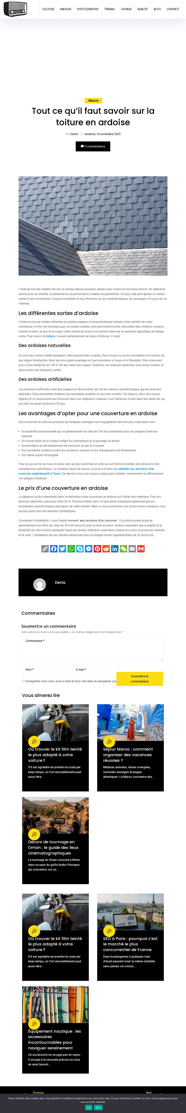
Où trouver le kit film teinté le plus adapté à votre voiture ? (55, 754)
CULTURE (48, 9)
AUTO (157, 9)
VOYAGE (126, 9)
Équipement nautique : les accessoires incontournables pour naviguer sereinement (54, 1039)
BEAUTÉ (143, 9)
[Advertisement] (93, 70)
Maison (93, 100)
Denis (74, 134)
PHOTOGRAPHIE (87, 9)
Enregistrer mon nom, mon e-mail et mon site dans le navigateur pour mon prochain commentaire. (91, 681)
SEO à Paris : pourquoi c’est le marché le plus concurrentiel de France (130, 944)
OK (88, 1107)
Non (98, 1107)
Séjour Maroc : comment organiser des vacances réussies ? (128, 754)
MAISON (65, 9)
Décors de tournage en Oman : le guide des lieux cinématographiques (53, 847)
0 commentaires (95, 146)
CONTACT (173, 9)
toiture (50, 336)
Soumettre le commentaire (140, 679)
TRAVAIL (109, 9)
